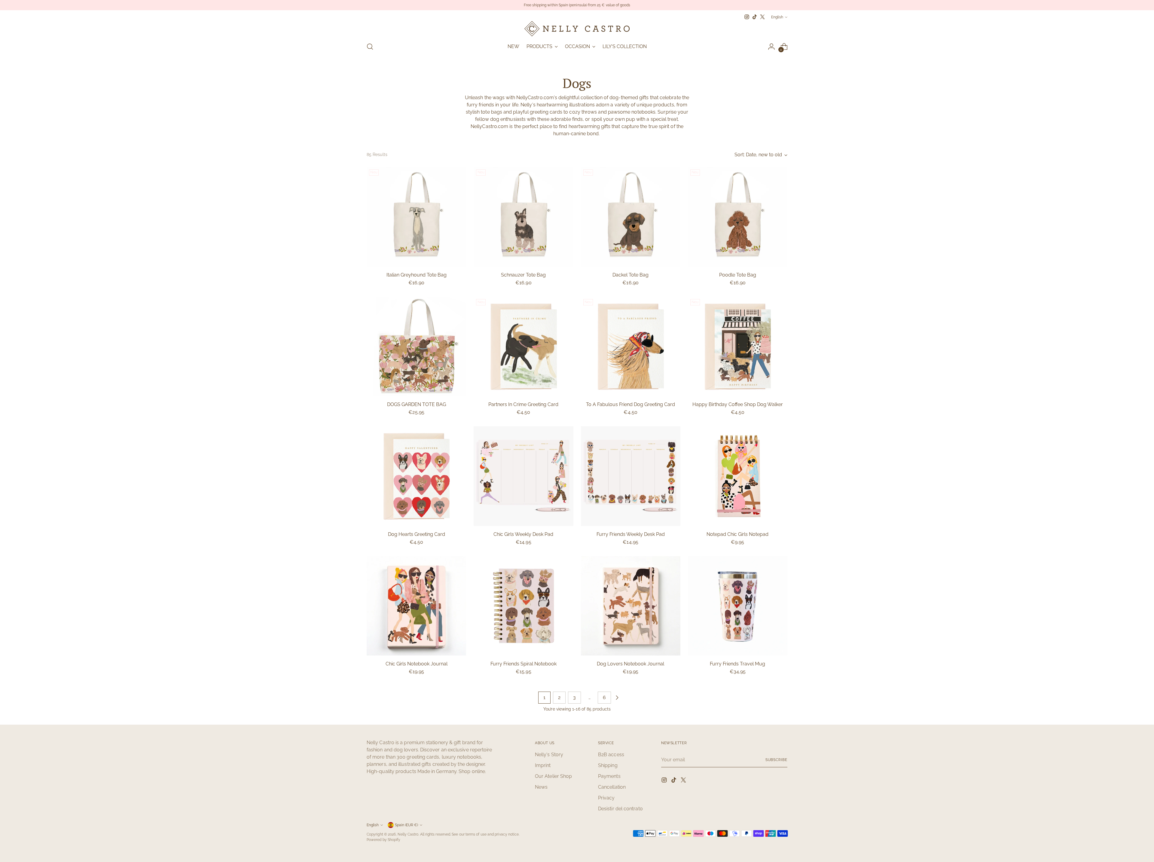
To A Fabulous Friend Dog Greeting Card (630, 404)
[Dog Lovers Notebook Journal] (630, 606)
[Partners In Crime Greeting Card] (523, 346)
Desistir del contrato (620, 809)
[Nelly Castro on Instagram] (746, 17)
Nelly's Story (549, 754)
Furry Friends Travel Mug (737, 664)
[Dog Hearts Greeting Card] (416, 476)
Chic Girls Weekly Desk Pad (523, 534)
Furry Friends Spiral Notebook (523, 664)
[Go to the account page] (771, 47)
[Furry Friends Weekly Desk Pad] (630, 476)
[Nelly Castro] (577, 28)
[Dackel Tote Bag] (630, 217)
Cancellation (612, 787)
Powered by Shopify (383, 839)
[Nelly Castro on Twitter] (762, 17)
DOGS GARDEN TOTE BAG (416, 404)
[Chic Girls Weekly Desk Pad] (523, 476)
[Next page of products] (617, 698)
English (777, 17)
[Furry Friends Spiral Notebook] (523, 606)
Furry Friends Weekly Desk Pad (631, 534)
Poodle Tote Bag (737, 275)
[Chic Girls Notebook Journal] (416, 606)
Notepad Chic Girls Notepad (737, 534)
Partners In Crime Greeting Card (523, 404)
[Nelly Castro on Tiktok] (754, 17)
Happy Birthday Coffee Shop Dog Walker (737, 404)
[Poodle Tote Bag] (737, 217)
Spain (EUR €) (406, 825)
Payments (609, 776)
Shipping (608, 765)
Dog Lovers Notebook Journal (630, 664)
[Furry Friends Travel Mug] (737, 606)
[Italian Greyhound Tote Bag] (416, 217)
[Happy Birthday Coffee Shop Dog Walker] (737, 346)
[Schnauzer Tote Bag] (523, 217)
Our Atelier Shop (553, 776)
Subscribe (776, 759)
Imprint (543, 765)
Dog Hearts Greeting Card (416, 534)
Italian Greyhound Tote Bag (416, 275)
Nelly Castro (408, 834)
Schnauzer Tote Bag (523, 275)
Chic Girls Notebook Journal (416, 664)
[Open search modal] (370, 47)
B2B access (611, 754)
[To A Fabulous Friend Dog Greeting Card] (630, 346)
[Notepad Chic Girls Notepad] (737, 476)
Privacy (606, 798)
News (541, 787)
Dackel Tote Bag (630, 275)
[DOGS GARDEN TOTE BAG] (416, 346)
